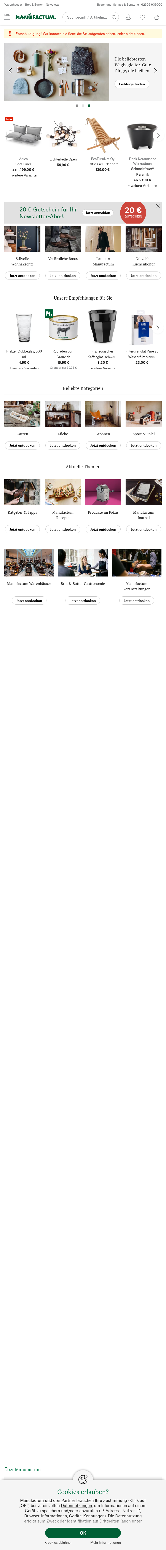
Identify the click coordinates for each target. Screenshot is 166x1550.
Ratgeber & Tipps (22, 512)
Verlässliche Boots (63, 258)
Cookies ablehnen (58, 1542)
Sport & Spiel (144, 433)
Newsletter (53, 4)
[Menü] (7, 16)
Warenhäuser (13, 4)
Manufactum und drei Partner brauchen (57, 1500)
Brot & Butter (34, 4)
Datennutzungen (76, 1505)
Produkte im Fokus (103, 512)
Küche (63, 433)
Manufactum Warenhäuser (29, 583)
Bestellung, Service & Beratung (129, 4)
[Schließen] (158, 206)
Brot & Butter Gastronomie (83, 583)
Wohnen (103, 433)
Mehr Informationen (105, 1542)
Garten (22, 433)
